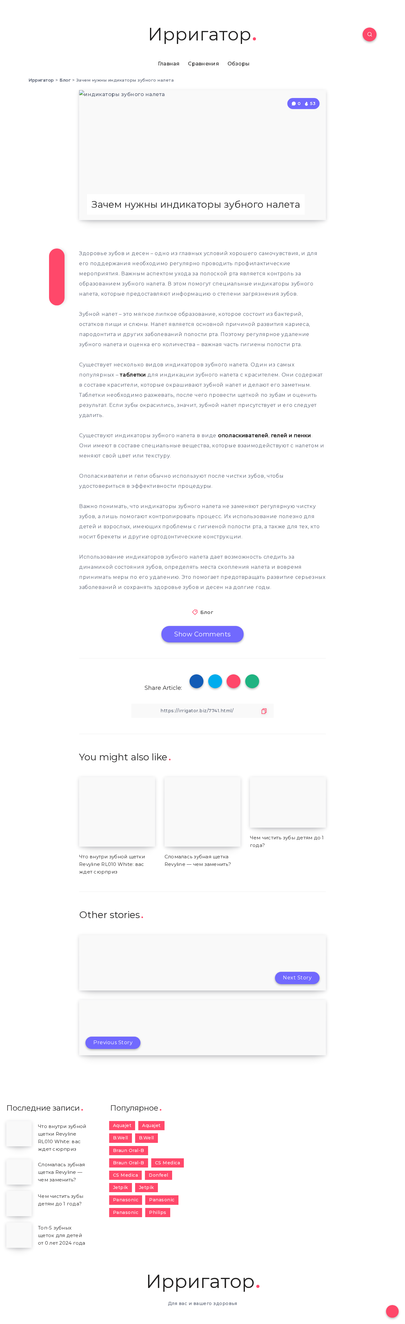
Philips (157, 1212)
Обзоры (238, 64)
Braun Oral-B (128, 1150)
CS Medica (167, 1163)
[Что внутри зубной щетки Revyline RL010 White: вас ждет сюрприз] (19, 1133)
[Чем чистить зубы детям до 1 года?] (19, 1203)
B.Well (120, 1138)
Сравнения (203, 64)
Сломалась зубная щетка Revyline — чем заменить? (61, 1172)
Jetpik (120, 1187)
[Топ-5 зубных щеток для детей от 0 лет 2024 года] (19, 1235)
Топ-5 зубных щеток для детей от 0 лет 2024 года (61, 1235)
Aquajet (122, 1125)
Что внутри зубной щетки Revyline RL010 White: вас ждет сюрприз (112, 864)
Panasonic (126, 1200)
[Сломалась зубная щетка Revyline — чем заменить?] (19, 1172)
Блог (206, 612)
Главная (169, 64)
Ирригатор (199, 34)
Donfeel (158, 1175)
